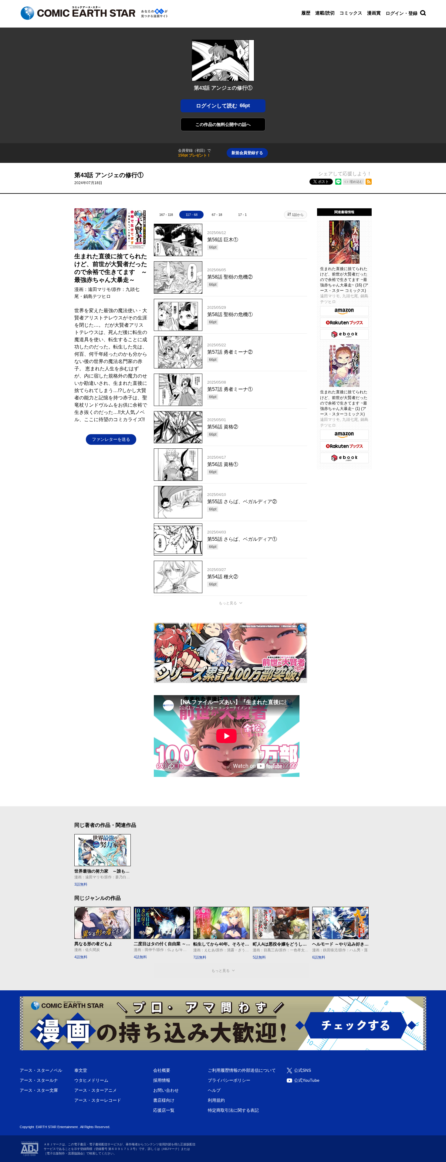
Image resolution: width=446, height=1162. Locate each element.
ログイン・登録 (401, 13)
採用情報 (161, 1080)
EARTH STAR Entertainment (57, 1127)
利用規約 (216, 1100)
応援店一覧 (163, 1110)
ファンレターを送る (111, 439)
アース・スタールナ (39, 1080)
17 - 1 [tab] (242, 214)
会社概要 (161, 1070)
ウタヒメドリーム (91, 1080)
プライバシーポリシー (229, 1080)
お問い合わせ (166, 1090)
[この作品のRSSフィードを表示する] (369, 182)
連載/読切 (325, 12)
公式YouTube (306, 1080)
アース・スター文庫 (39, 1090)
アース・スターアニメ (95, 1090)
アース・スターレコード (97, 1100)
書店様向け (163, 1100)
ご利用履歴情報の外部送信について (242, 1070)
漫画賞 (374, 12)
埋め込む (356, 181)
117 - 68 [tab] (192, 214)
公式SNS (302, 1070)
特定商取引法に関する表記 (233, 1110)
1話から (298, 214)
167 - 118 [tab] (166, 214)
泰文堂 (80, 1070)
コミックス (351, 12)
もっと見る (228, 603)
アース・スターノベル (41, 1070)
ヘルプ (214, 1090)
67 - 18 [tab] (217, 214)
